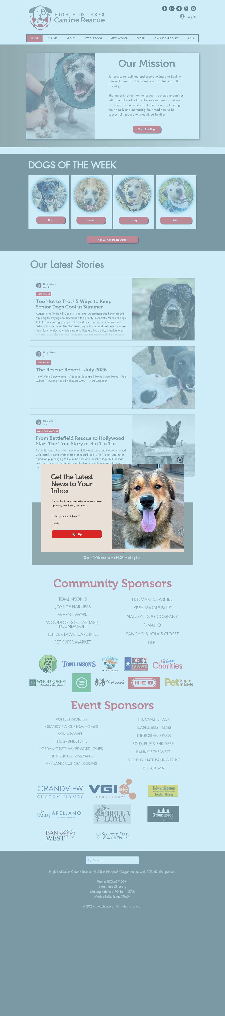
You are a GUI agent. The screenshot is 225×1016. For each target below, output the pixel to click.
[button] (180, 460)
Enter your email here (65, 516)
